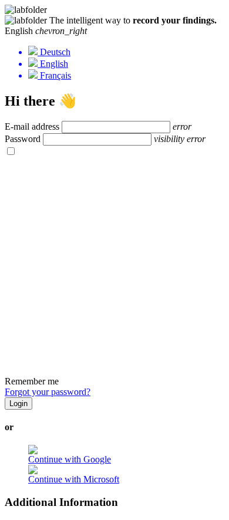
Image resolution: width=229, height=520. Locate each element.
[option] (126, 52)
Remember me (32, 381)
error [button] (182, 126)
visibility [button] (169, 139)
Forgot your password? (47, 392)
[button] (114, 31)
